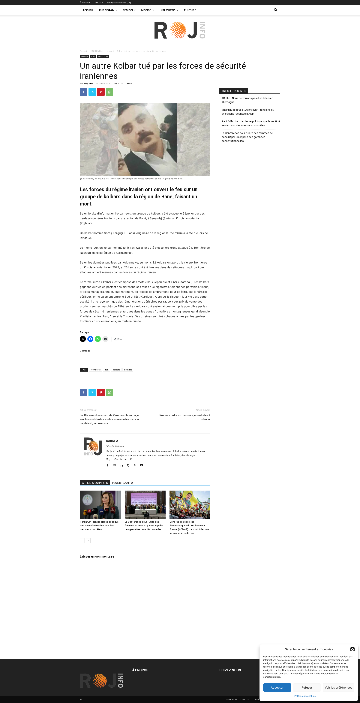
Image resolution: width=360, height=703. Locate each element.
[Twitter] (92, 92)
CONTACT (98, 2)
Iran (93, 56)
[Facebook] (83, 92)
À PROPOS (85, 2)
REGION (128, 10)
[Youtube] (143, 465)
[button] (352, 649)
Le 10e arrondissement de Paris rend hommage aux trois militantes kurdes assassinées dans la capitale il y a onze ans (109, 419)
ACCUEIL (88, 10)
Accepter (277, 687)
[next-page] (88, 540)
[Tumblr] (129, 465)
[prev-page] (82, 540)
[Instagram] (116, 465)
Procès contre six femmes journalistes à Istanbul (185, 417)
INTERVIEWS (168, 10)
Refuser (307, 687)
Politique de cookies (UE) (119, 2)
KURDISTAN (106, 10)
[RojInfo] (180, 30)
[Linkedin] (122, 465)
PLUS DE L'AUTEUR (123, 482)
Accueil (83, 51)
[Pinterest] (101, 92)
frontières (95, 369)
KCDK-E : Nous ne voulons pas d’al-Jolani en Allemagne (247, 100)
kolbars (116, 369)
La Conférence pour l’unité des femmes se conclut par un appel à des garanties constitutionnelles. (144, 525)
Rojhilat (128, 369)
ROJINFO (88, 83)
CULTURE (190, 10)
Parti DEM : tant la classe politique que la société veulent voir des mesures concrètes (99, 525)
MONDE (146, 10)
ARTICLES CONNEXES (95, 482)
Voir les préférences (338, 687)
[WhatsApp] (109, 92)
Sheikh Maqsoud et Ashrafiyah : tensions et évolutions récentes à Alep (248, 111)
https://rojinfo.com (115, 446)
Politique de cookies (305, 696)
